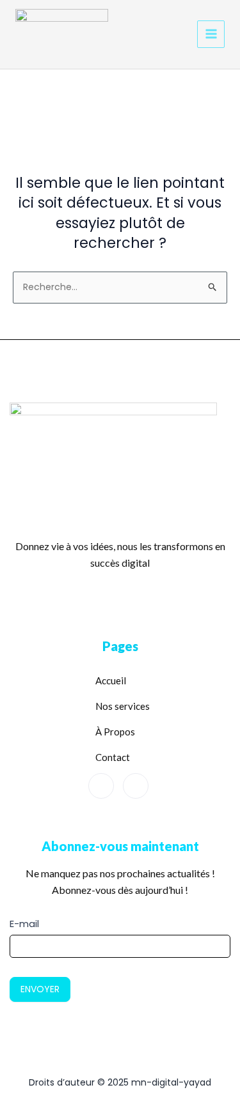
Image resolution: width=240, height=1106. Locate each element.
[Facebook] (101, 786)
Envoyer (40, 989)
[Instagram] (135, 786)
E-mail (24, 923)
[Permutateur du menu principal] (211, 34)
